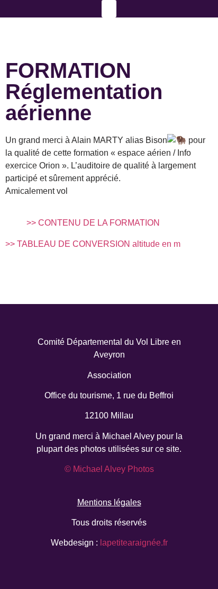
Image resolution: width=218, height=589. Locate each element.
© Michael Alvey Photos (109, 469)
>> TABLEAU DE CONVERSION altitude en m (92, 243)
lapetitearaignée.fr (133, 542)
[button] (109, 8)
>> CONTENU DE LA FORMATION (93, 222)
